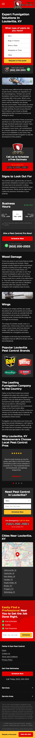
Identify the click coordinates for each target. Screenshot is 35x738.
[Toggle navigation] (3, 4)
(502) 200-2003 (27, 5)
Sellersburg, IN (9, 592)
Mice (9, 36)
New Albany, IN (9, 576)
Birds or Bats (13, 45)
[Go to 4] (21, 483)
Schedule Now (17, 238)
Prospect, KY (9, 589)
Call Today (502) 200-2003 (17, 679)
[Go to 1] (13, 483)
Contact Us (6, 653)
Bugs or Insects (13, 41)
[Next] (32, 215)
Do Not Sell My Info (8, 729)
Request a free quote (17, 61)
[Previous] (3, 215)
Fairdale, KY (8, 580)
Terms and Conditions (10, 657)
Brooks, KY (8, 586)
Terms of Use (19, 729)
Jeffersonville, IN (10, 570)
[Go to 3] (18, 483)
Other (10, 55)
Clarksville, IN (9, 573)
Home (4, 650)
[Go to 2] (16, 483)
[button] (17, 554)
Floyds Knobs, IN (10, 583)
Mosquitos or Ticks (15, 50)
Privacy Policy (7, 660)
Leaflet (31, 566)
